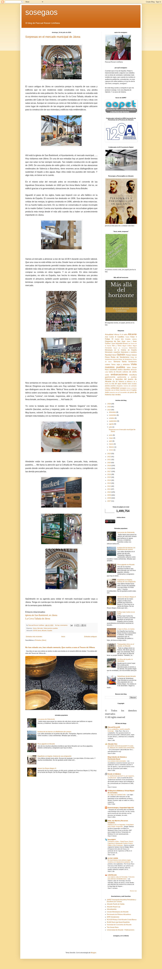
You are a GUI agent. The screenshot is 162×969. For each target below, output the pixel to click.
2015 (109, 477)
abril (111, 441)
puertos (113, 386)
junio (111, 435)
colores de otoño (129, 372)
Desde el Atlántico (114, 774)
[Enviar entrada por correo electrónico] (71, 625)
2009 (109, 495)
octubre (112, 418)
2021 (109, 459)
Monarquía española (112, 352)
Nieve (114, 355)
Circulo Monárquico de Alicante (117, 912)
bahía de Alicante (115, 372)
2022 (109, 457)
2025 (109, 407)
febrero (111, 447)
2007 (109, 501)
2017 (109, 471)
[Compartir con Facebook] (82, 625)
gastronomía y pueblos (127, 377)
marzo (111, 444)
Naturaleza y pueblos (129, 352)
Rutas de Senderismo (120, 357)
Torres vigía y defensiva (120, 364)
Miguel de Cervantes (120, 348)
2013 (109, 483)
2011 (109, 489)
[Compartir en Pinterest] (85, 625)
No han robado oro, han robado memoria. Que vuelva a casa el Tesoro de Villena (60, 647)
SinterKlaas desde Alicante (126, 676)
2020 (109, 462)
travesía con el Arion (112, 390)
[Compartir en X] (80, 625)
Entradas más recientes (34, 636)
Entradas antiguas (90, 636)
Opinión (121, 354)
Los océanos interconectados (117, 761)
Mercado (40, 628)
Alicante (132, 334)
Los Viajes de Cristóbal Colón (117, 794)
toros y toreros (132, 388)
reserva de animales (130, 386)
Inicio (63, 636)
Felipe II (133, 337)
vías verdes (116, 395)
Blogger (93, 953)
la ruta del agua (115, 384)
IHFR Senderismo (113, 917)
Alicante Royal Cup (113, 907)
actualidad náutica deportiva (119, 369)
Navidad (108, 355)
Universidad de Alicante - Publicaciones (120, 930)
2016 (109, 474)
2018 (109, 468)
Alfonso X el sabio (120, 334)
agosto (111, 424)
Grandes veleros (131, 339)
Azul (106, 337)
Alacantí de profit (114, 727)
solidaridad (114, 388)
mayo (111, 438)
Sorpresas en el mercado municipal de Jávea (52, 36)
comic (107, 375)
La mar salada (113, 858)
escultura (133, 375)
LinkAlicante (112, 875)
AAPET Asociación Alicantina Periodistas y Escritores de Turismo (121, 900)
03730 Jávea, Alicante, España (42, 630)
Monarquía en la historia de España (121, 350)
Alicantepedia (111, 909)
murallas (134, 383)
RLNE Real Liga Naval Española (118, 922)
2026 (109, 404)
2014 (109, 480)
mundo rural (126, 384)
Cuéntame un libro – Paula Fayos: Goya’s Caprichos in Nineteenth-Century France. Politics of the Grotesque (120, 843)
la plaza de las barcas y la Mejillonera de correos (54, 732)
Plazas (107, 357)
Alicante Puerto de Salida (115, 904)
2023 (109, 454)
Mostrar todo (133, 891)
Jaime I (129, 341)
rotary (107, 388)
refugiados (119, 386)
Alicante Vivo (112, 744)
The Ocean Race (113, 927)
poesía (107, 386)
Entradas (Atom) (40, 640)
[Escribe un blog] (78, 625)
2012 (109, 486)
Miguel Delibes (127, 345)
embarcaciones (119, 374)
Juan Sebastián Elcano (120, 343)
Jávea (35, 628)
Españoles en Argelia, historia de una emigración (54, 756)
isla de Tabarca (118, 381)
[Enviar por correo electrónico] (75, 625)
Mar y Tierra (117, 346)
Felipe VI (109, 339)
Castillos (120, 337)
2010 (109, 492)
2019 (109, 465)
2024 (109, 410)
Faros (127, 337)
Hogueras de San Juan (115, 341)
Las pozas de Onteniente (46, 719)
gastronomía (110, 377)
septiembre (113, 421)
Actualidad (109, 334)
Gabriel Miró (119, 339)
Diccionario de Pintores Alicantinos (119, 914)
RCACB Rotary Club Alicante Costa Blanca (121, 920)
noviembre (113, 415)
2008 (109, 498)
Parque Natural (131, 355)
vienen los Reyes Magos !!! (47, 768)
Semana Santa (120, 361)
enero (111, 450)
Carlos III (112, 337)
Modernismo (133, 348)
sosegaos (41, 12)
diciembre (112, 412)
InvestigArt (112, 839)
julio (110, 427)
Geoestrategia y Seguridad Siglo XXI (121, 808)
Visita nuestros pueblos (51, 628)
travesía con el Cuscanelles (118, 392)
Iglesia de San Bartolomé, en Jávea (41, 615)
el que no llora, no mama (125, 629)
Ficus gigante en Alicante (46, 744)
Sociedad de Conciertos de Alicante (119, 925)
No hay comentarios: (61, 625)
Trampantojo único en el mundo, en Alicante (125, 645)
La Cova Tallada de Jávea (37, 618)
